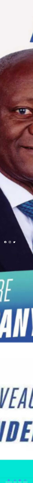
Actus (15, 482)
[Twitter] (14, 242)
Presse (20, 482)
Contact (25, 482)
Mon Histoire (9, 482)
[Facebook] (5, 242)
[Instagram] (10, 242)
